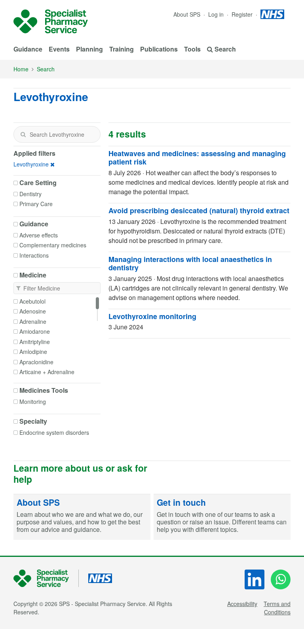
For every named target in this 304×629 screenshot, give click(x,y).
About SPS (186, 14)
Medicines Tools (43, 390)
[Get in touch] (222, 517)
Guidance (27, 49)
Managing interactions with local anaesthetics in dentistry (190, 263)
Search (46, 69)
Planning (89, 49)
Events (59, 49)
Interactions (34, 255)
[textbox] (57, 134)
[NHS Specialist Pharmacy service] (50, 21)
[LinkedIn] (254, 579)
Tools (192, 49)
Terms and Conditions (277, 608)
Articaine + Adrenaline (46, 372)
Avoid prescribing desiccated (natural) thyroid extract (198, 210)
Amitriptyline (34, 342)
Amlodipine (33, 352)
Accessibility (242, 604)
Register (243, 14)
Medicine (32, 275)
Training (121, 49)
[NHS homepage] (272, 14)
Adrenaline (32, 321)
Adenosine (32, 311)
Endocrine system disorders (54, 432)
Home (20, 69)
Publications (159, 49)
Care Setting (38, 183)
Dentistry (30, 194)
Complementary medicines (52, 245)
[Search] (22, 134)
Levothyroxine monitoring (152, 316)
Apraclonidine (36, 362)
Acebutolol (32, 301)
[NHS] (46, 578)
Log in (216, 14)
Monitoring (32, 401)
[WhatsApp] (281, 579)
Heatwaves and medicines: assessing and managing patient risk (197, 157)
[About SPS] (81, 517)
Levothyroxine (31, 164)
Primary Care (36, 204)
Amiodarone (34, 331)
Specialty (33, 421)
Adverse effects (38, 235)
